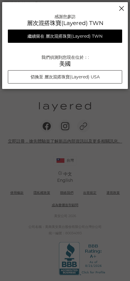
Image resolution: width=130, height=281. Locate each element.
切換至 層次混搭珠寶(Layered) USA (65, 77)
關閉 (121, 8)
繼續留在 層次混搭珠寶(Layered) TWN (65, 36)
